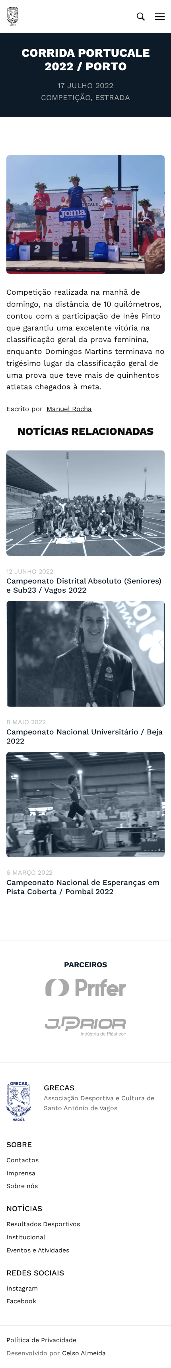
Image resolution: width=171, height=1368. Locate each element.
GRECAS (59, 1087)
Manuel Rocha (69, 409)
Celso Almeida (84, 1353)
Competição (65, 97)
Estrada (112, 97)
